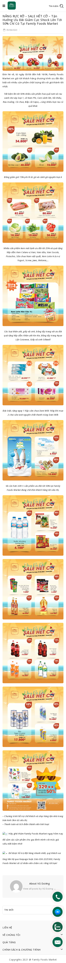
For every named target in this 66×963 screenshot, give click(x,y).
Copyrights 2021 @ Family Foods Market (33, 959)
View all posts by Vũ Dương (39, 888)
